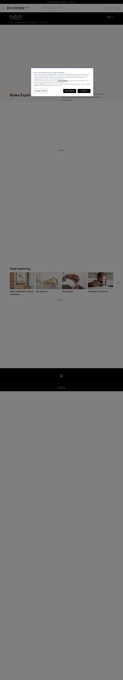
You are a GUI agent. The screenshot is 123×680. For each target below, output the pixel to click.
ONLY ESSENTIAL (70, 91)
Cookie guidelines (63, 81)
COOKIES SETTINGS (41, 91)
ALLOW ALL (84, 91)
